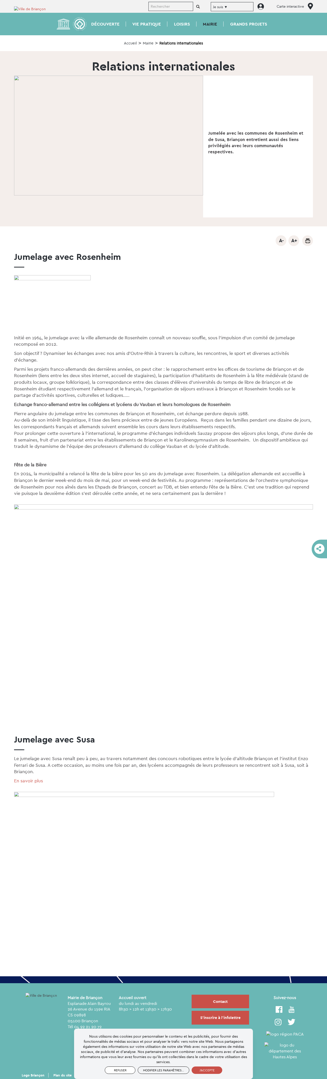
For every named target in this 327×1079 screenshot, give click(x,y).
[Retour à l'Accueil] (33, 8)
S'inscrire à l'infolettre (220, 1017)
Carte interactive (290, 6)
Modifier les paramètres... (163, 1070)
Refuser (120, 1070)
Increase (293, 240)
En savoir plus (28, 781)
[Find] (198, 7)
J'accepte (207, 1070)
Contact (220, 1001)
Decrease (281, 240)
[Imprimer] (307, 240)
